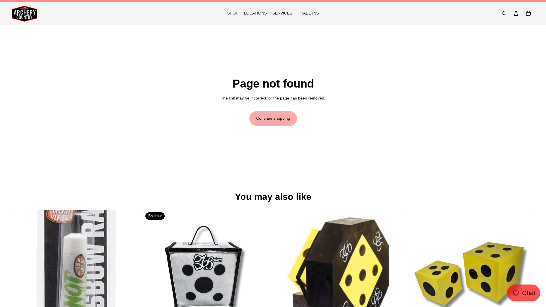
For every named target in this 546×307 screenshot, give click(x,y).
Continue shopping (273, 118)
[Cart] (528, 13)
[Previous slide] (283, 274)
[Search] (504, 13)
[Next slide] (394, 274)
